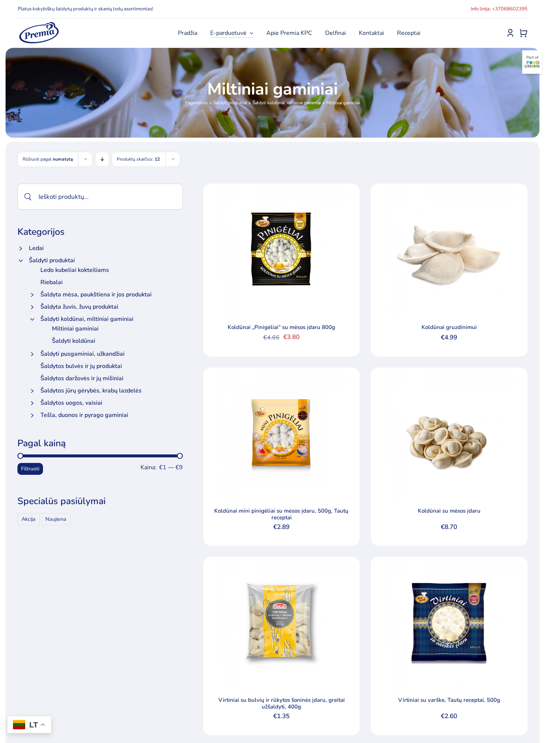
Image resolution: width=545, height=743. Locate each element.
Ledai (36, 248)
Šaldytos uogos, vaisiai (71, 403)
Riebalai (51, 282)
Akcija (29, 519)
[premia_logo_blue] (38, 24)
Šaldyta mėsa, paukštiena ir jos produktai (96, 294)
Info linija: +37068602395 (499, 9)
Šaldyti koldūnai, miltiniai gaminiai (86, 319)
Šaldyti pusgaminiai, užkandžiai (82, 354)
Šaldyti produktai (52, 260)
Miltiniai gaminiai (75, 329)
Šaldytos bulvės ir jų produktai (81, 366)
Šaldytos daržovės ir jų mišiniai (81, 378)
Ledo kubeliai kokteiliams (74, 270)
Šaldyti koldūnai (73, 341)
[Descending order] (102, 159)
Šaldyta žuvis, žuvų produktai (79, 307)
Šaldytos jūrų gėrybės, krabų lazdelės (91, 391)
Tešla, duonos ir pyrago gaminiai (84, 415)
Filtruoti (30, 468)
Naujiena (55, 519)
